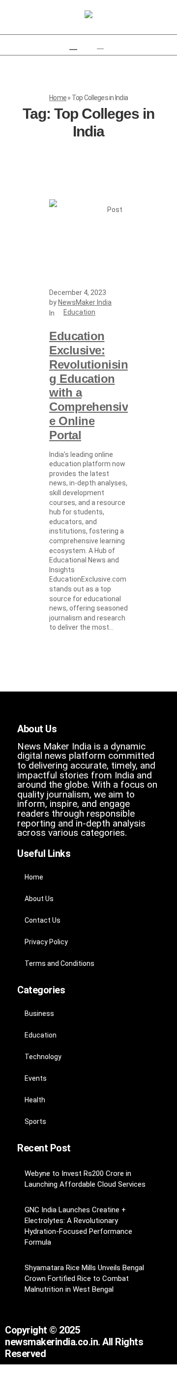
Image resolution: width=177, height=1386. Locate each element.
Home (57, 98)
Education (79, 312)
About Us (39, 899)
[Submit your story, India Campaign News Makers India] (88, 15)
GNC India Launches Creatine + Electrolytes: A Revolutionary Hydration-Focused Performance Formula (78, 1226)
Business (39, 1013)
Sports (35, 1121)
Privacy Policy (46, 942)
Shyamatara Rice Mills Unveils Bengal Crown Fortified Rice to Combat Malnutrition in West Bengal (84, 1278)
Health (35, 1100)
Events (36, 1078)
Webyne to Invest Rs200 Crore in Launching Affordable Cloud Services (85, 1179)
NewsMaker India (85, 302)
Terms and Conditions (59, 963)
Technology (43, 1057)
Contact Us (42, 920)
